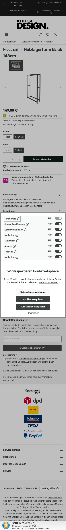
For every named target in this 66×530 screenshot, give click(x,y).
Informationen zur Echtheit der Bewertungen (30, 528)
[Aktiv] (58, 218)
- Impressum (33, 313)
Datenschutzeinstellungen (33, 292)
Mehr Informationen (48, 282)
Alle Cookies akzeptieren (33, 306)
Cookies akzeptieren (33, 299)
